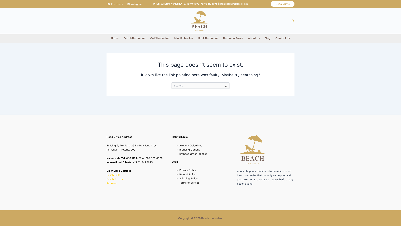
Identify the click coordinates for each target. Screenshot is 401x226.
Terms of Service (189, 182)
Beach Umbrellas (134, 38)
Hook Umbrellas (208, 38)
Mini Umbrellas (183, 38)
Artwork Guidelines (190, 145)
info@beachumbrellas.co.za (233, 4)
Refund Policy (187, 174)
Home (115, 38)
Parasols (112, 183)
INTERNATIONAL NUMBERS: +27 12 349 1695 (176, 4)
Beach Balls (113, 175)
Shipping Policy (188, 178)
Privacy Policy (187, 170)
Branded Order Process (193, 153)
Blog (267, 38)
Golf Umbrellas (159, 38)
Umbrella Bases (233, 38)
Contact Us (282, 38)
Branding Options (189, 149)
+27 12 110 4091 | (210, 4)
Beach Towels (115, 179)
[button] (282, 4)
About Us (254, 38)
